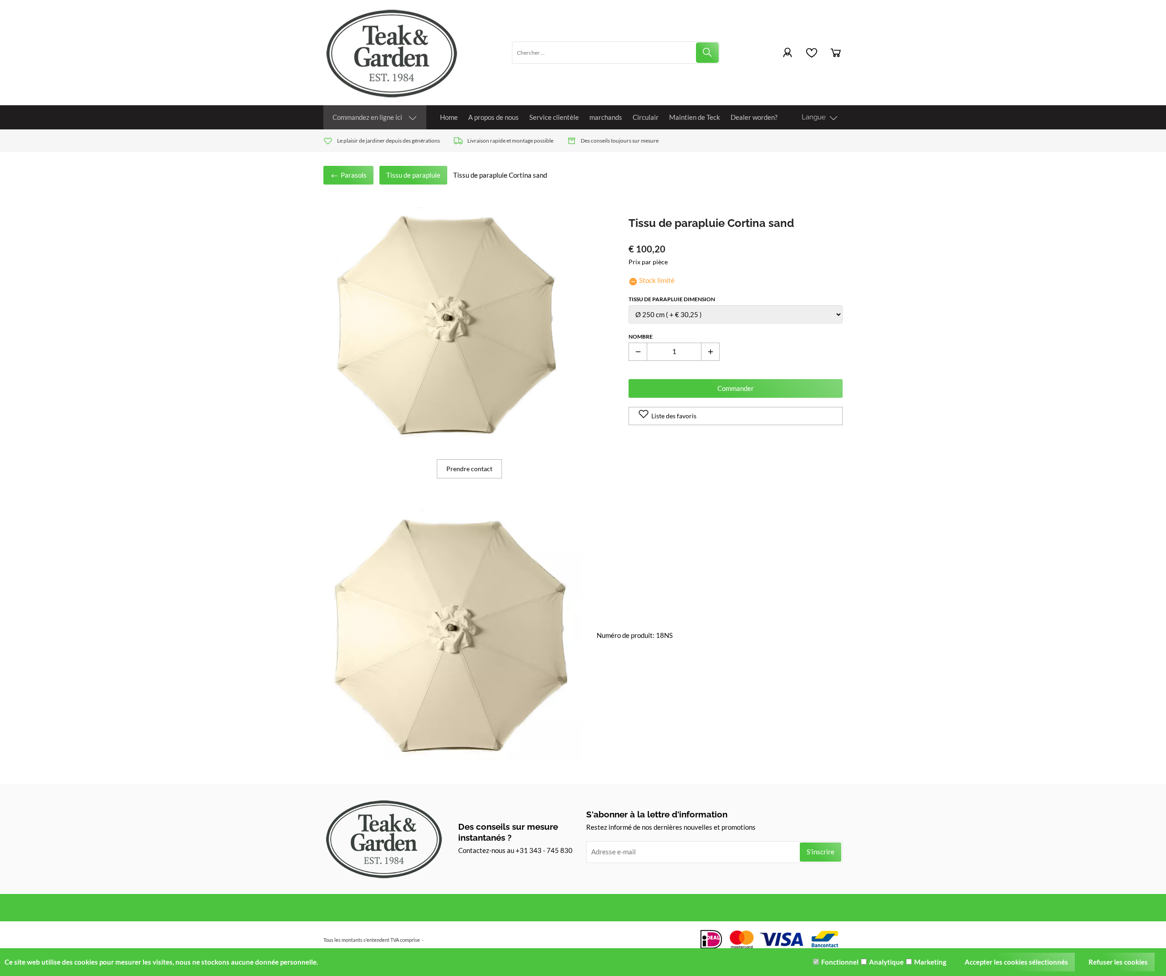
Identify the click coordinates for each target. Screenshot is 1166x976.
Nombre (641, 336)
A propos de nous (493, 117)
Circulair (646, 117)
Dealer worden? (754, 117)
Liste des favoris (673, 416)
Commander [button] (735, 388)
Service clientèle (554, 117)
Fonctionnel (840, 962)
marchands (605, 117)
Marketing (930, 962)
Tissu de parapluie (413, 175)
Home (449, 117)
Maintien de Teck (694, 117)
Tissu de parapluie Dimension (672, 299)
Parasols (353, 175)
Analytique (886, 962)
